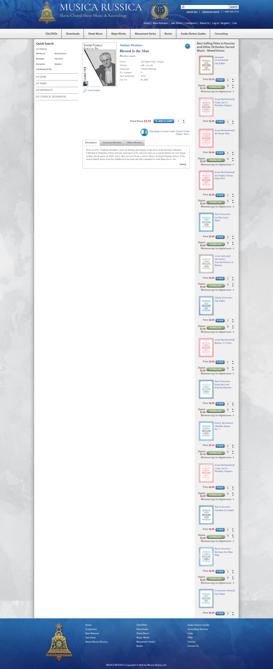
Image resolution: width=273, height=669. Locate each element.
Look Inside (94, 90)
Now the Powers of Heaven (224, 263)
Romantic (40, 64)
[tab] (91, 143)
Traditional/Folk (44, 69)
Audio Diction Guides (193, 33)
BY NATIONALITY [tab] (44, 90)
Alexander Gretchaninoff (221, 58)
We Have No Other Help (224, 553)
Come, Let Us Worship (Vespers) (223, 470)
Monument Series (145, 33)
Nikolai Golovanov (223, 297)
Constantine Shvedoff (225, 590)
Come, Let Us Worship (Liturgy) (223, 104)
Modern (58, 64)
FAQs (190, 638)
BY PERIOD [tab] (41, 49)
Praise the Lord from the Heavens (223, 386)
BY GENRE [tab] (41, 77)
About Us (204, 23)
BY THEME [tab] (41, 83)
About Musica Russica (96, 642)
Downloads (73, 33)
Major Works (118, 33)
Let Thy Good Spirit (221, 219)
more (183, 164)
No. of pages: (126, 72)
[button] (183, 120)
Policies (191, 642)
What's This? (182, 134)
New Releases (160, 23)
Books (168, 33)
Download (154, 131)
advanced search (210, 12)
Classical (59, 59)
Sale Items (176, 23)
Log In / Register (221, 23)
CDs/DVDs (51, 33)
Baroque (40, 59)
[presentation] (91, 143)
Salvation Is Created (224, 510)
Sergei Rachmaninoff (224, 98)
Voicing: (124, 65)
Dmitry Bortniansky (224, 422)
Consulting (221, 33)
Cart (234, 23)
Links (190, 633)
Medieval (40, 54)
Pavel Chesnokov (223, 214)
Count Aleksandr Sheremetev (223, 257)
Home (146, 23)
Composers (191, 23)
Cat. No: (124, 79)
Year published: (127, 75)
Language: (125, 68)
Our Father (220, 63)
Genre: (123, 61)
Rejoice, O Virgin (223, 342)
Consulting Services (198, 629)
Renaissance (61, 54)
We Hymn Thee (222, 133)
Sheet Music (95, 33)
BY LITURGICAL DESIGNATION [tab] (51, 97)
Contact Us (193, 646)
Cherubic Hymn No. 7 (222, 427)
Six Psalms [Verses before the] (224, 177)
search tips (191, 12)
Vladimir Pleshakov (131, 45)
